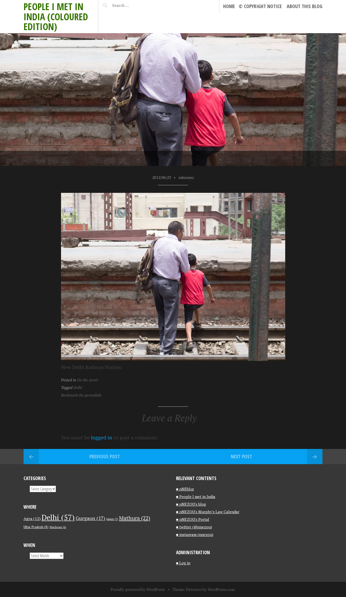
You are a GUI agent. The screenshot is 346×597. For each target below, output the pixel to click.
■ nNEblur (185, 488)
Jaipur (112, 519)
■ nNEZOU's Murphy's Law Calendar (207, 511)
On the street (87, 379)
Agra (32, 518)
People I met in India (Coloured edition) (56, 16)
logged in (101, 437)
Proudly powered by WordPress (138, 589)
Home (229, 6)
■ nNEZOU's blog (191, 504)
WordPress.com (221, 589)
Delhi (77, 387)
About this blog (304, 6)
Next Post (241, 456)
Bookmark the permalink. (81, 395)
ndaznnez (186, 177)
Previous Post (104, 456)
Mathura (134, 518)
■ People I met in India (195, 496)
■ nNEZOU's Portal (192, 519)
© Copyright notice (260, 6)
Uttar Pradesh (36, 527)
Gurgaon (90, 518)
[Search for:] (133, 5)
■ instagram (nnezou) (194, 534)
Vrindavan (57, 527)
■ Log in (183, 562)
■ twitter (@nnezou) (194, 526)
